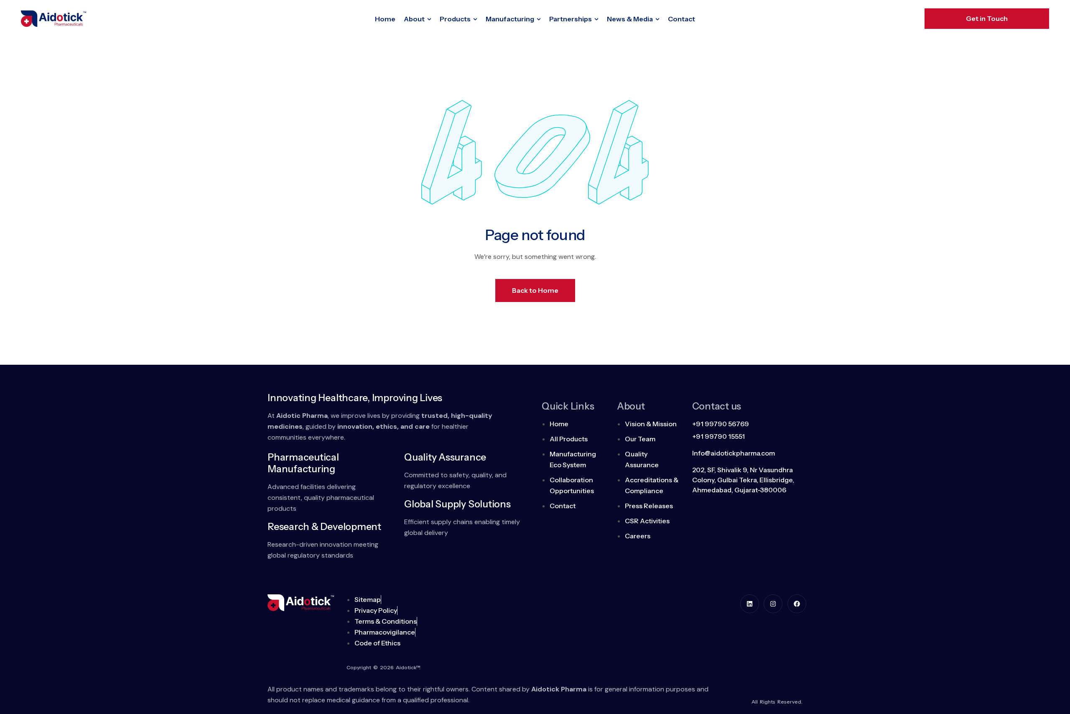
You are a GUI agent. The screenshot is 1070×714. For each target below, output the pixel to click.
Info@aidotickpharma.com (733, 453)
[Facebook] (796, 603)
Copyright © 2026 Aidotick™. (383, 667)
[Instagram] (773, 603)
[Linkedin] (749, 603)
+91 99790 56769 (720, 424)
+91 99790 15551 (718, 436)
